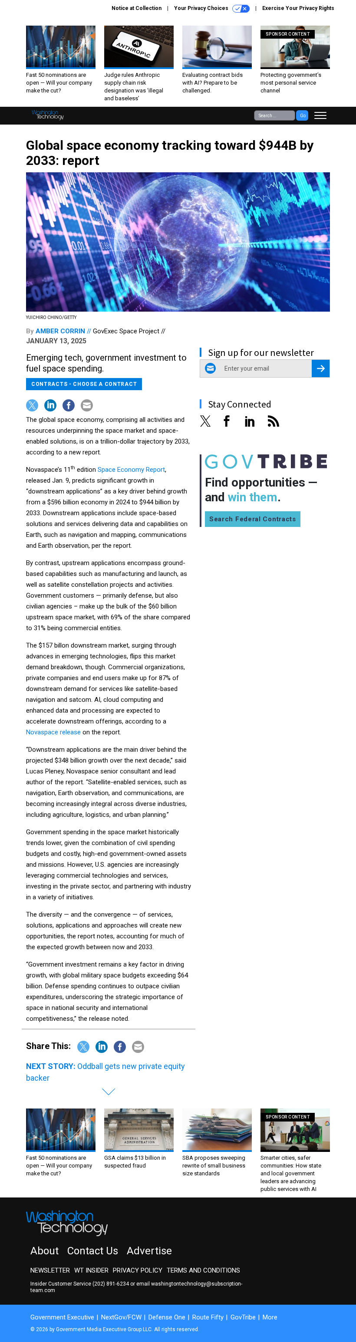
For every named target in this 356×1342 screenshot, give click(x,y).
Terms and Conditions (203, 1270)
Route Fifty (208, 1317)
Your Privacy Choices (202, 8)
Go (303, 115)
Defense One (166, 1317)
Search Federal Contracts (252, 519)
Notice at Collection (137, 8)
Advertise (149, 1251)
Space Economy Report (131, 470)
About (44, 1251)
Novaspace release (53, 732)
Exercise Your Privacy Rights (298, 8)
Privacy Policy (137, 1270)
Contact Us (92, 1251)
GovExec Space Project (126, 331)
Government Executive (62, 1317)
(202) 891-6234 (110, 1284)
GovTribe (243, 1317)
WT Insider (91, 1270)
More (270, 1317)
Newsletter (50, 1270)
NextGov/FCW (121, 1317)
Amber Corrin (60, 331)
